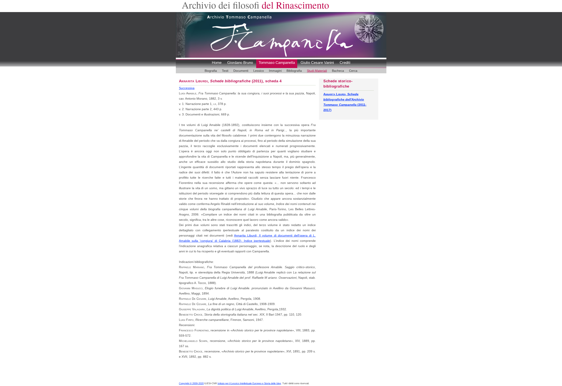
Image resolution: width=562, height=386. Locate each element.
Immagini (275, 70)
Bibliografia (294, 70)
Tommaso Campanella (277, 63)
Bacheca (338, 70)
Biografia (211, 70)
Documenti (240, 70)
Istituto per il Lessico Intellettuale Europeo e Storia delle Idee (249, 383)
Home (217, 63)
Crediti (345, 63)
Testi (225, 70)
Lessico (258, 70)
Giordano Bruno (240, 63)
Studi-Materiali (317, 70)
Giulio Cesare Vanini (317, 63)
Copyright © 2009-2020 (191, 383)
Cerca (353, 70)
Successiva (187, 88)
